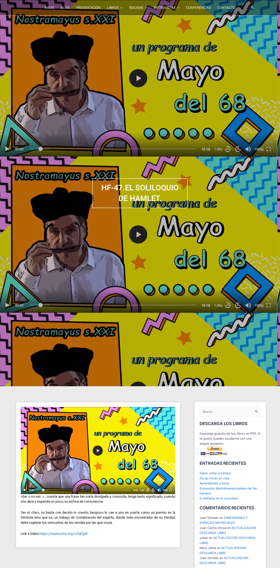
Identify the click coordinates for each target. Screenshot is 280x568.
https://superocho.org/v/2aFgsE (63, 534)
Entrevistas (165, 8)
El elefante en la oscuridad (219, 498)
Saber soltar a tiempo (215, 473)
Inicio (49, 8)
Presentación (88, 8)
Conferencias (198, 8)
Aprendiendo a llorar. (215, 483)
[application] (120, 7)
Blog (65, 8)
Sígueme (136, 8)
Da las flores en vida (214, 478)
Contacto (226, 8)
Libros (113, 8)
